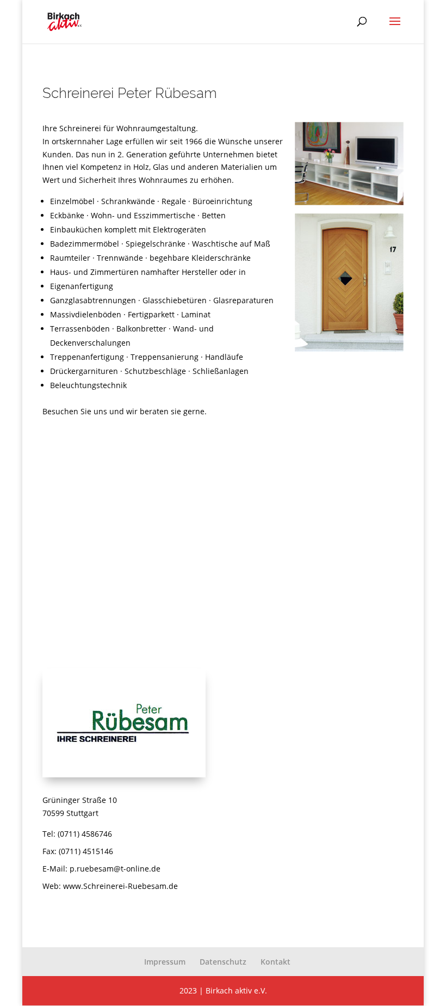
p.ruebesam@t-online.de (115, 868)
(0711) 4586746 (85, 834)
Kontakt (275, 961)
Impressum (164, 961)
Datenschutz (223, 961)
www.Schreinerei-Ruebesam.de (120, 886)
